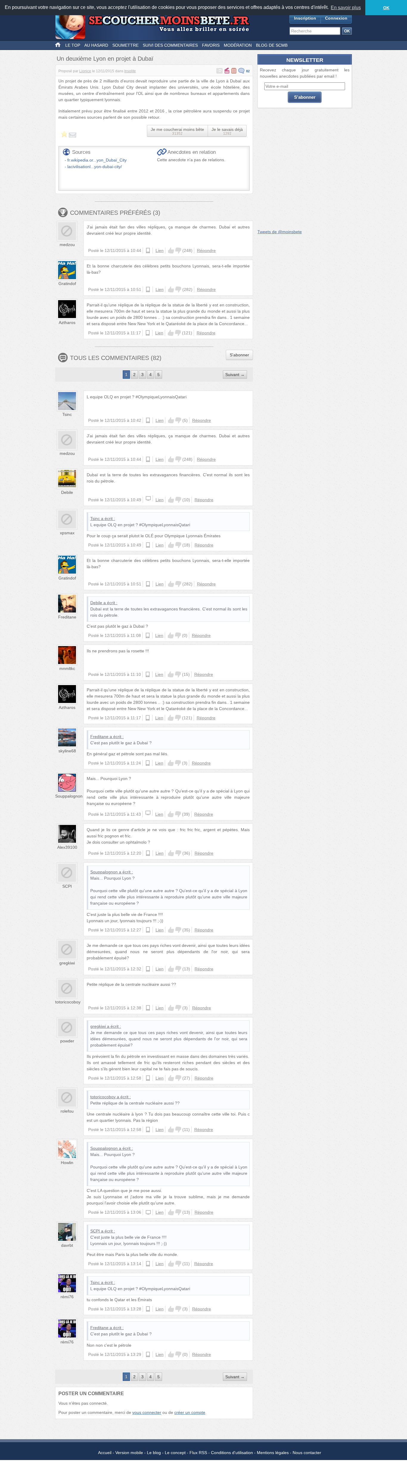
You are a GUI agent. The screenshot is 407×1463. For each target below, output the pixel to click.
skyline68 (67, 750)
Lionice (85, 71)
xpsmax (67, 532)
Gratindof (67, 283)
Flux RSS (198, 1452)
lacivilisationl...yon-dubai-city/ (94, 166)
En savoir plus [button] (346, 7)
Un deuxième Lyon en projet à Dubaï (105, 58)
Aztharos (67, 322)
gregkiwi (67, 963)
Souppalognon (69, 796)
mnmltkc (67, 668)
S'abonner (239, 355)
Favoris (211, 45)
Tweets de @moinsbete (279, 231)
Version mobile (129, 1452)
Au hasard (96, 45)
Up (171, 250)
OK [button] (386, 7)
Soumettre (125, 45)
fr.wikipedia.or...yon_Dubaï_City (97, 160)
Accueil (104, 1452)
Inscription (305, 18)
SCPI (67, 886)
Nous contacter (307, 1452)
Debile (67, 492)
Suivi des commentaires (170, 45)
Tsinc (67, 414)
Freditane (67, 617)
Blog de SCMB (272, 45)
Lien (160, 250)
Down (178, 250)
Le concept (175, 1452)
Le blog (154, 1452)
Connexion (336, 18)
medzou (67, 244)
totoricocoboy (67, 1002)
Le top (72, 45)
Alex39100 (67, 847)
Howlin (67, 1162)
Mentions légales (273, 1452)
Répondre (206, 250)
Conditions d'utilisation (232, 1452)
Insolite (130, 71)
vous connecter (146, 1412)
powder (67, 1040)
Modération (238, 45)
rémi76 (67, 1296)
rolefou (67, 1111)
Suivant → (235, 374)
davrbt (67, 1245)
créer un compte (189, 1412)
